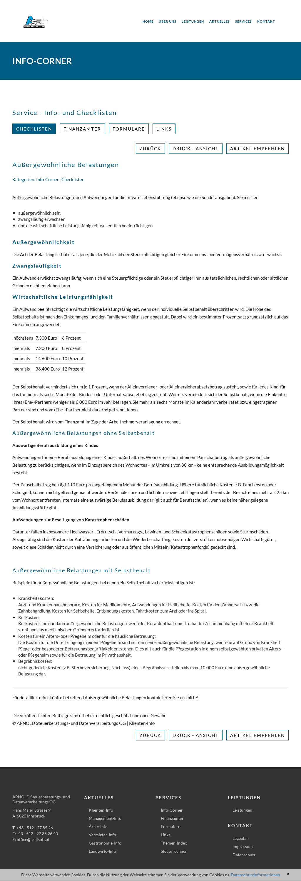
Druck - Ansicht (196, 148)
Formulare (129, 128)
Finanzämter (82, 128)
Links (164, 128)
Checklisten (34, 128)
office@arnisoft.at (33, 839)
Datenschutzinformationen (255, 874)
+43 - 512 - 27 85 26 (34, 827)
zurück (150, 148)
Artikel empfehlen (257, 148)
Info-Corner (47, 179)
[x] (288, 874)
